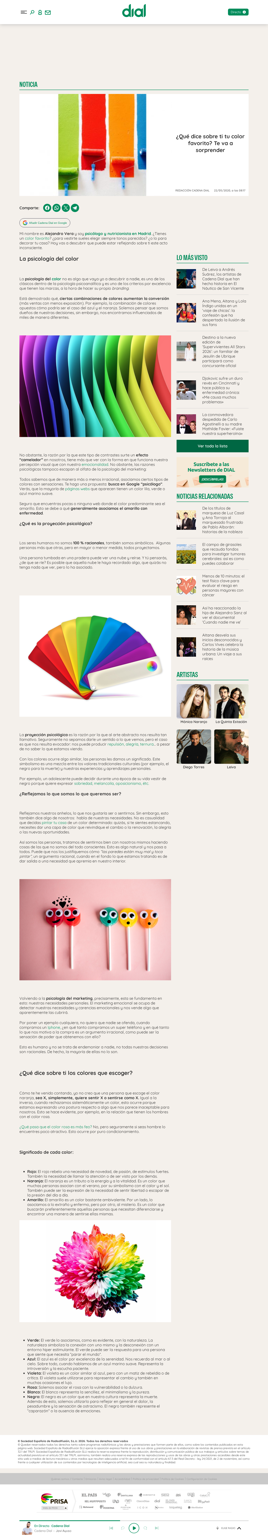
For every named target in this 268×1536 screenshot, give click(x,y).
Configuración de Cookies (202, 1478)
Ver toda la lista (212, 445)
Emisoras (91, 1478)
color (56, 278)
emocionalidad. (95, 464)
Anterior (111, 1528)
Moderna (106, 1507)
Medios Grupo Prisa (54, 1508)
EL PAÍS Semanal (171, 1501)
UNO (116, 1501)
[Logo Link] (134, 10)
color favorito (37, 238)
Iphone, (54, 1027)
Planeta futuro (186, 1501)
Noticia (28, 84)
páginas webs (77, 488)
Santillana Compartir (147, 1495)
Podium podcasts (125, 1507)
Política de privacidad (146, 1478)
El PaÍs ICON (142, 1507)
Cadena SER (164, 1495)
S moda (158, 1507)
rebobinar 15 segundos (122, 1528)
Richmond (87, 1507)
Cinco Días (142, 1501)
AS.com (176, 1495)
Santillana (126, 1495)
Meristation (195, 1507)
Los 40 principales (108, 1495)
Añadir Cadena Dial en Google (48, 222)
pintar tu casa (54, 822)
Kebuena (200, 1501)
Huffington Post (94, 1501)
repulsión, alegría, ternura (131, 744)
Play (134, 1528)
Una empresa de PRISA (54, 1498)
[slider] (134, 1520)
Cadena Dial (157, 1501)
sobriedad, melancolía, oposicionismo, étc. (111, 783)
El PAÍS (89, 1495)
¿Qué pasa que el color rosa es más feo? (55, 1126)
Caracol (204, 1495)
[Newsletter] (48, 12)
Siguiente (156, 1528)
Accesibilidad (122, 1478)
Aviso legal (105, 1478)
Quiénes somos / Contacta (67, 1478)
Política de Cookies (172, 1478)
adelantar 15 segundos (145, 1528)
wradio (127, 1501)
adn (189, 1495)
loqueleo (176, 1507)
